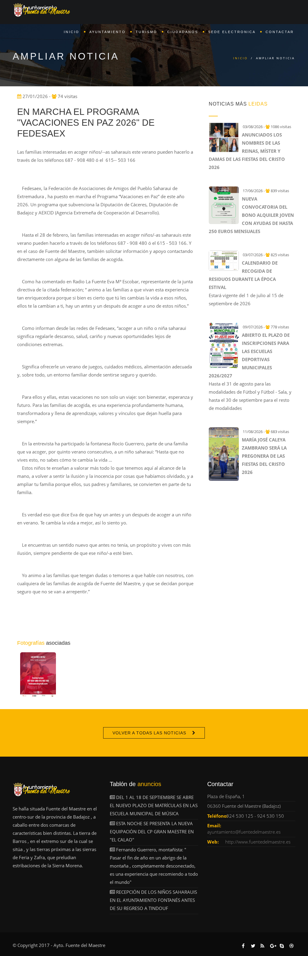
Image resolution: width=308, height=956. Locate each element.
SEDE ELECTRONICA (232, 32)
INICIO (71, 32)
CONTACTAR (280, 32)
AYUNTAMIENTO (107, 32)
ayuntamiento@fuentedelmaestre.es (244, 832)
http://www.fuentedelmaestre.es (258, 842)
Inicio (240, 58)
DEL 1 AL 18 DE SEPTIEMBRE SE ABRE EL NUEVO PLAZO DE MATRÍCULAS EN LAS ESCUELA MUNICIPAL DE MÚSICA (154, 805)
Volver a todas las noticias (149, 732)
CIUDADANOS (182, 32)
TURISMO (146, 32)
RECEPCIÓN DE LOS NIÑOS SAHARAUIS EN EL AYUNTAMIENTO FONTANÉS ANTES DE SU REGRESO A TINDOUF (153, 900)
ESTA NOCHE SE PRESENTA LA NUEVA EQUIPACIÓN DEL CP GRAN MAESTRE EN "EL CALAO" (152, 831)
